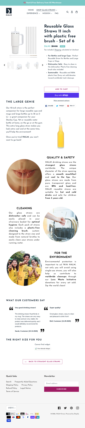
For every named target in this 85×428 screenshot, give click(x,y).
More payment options (62, 100)
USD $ (10, 408)
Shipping (57, 50)
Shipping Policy (12, 385)
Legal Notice (25, 388)
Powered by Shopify (72, 414)
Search (8, 382)
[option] (23, 41)
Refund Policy (11, 388)
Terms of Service (12, 391)
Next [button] (42, 65)
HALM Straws (60, 414)
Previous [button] (4, 65)
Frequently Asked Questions (26, 382)
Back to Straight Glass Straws (44, 362)
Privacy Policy (27, 385)
